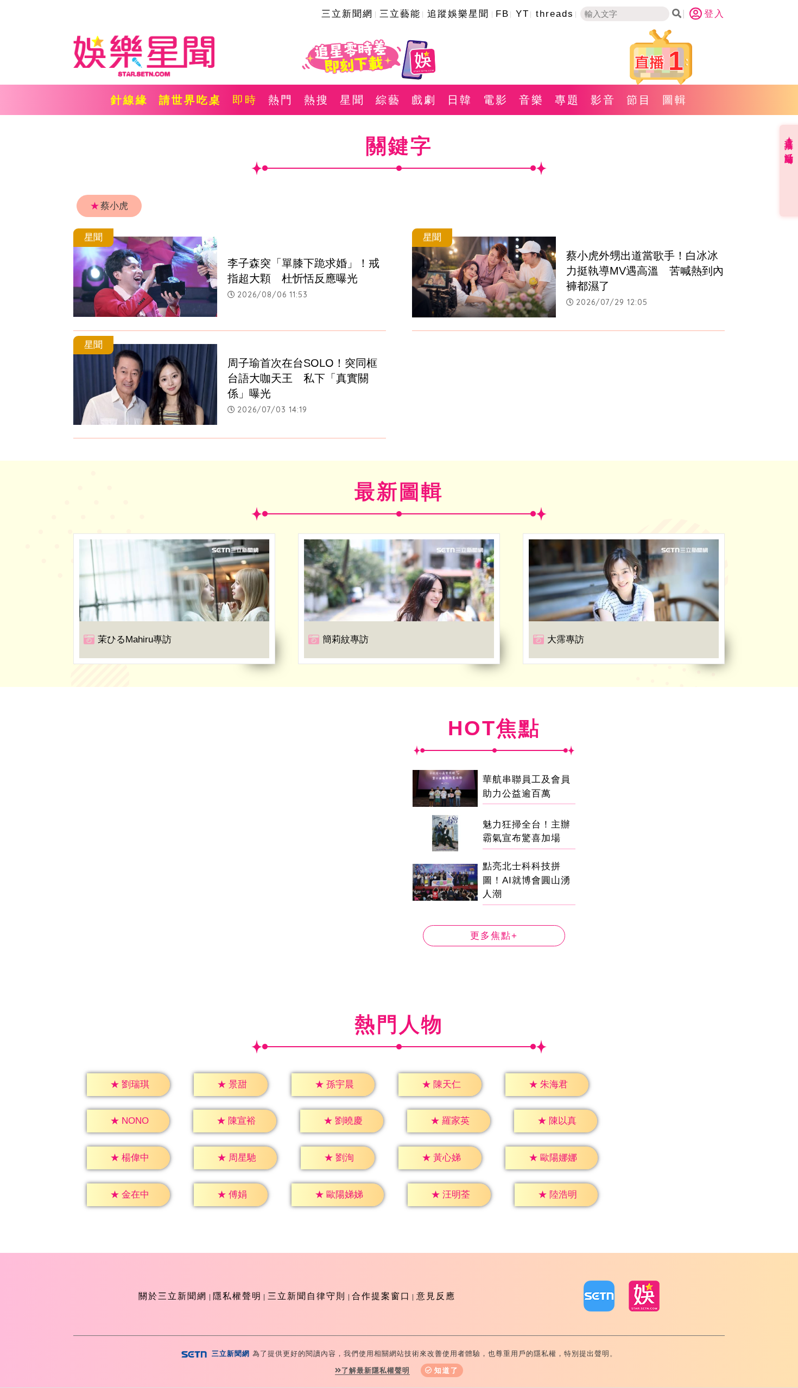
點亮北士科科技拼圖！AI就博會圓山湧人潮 (527, 880)
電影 (495, 100)
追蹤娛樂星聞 (458, 14)
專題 (567, 100)
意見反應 (435, 1296)
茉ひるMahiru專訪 (135, 639)
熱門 (280, 100)
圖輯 (674, 100)
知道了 (446, 1370)
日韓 (459, 100)
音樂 (531, 100)
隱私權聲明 (237, 1296)
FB (502, 14)
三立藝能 (400, 14)
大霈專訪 (565, 639)
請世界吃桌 (190, 100)
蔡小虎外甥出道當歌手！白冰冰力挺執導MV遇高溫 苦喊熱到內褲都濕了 (645, 271)
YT (522, 14)
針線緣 (129, 100)
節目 (638, 100)
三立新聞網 (347, 14)
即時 (244, 100)
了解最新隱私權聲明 (375, 1370)
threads (555, 14)
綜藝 (388, 100)
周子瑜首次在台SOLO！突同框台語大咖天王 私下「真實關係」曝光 (302, 378)
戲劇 (423, 100)
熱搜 (316, 100)
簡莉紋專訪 (345, 639)
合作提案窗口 (381, 1296)
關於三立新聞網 (172, 1296)
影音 (603, 100)
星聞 (352, 100)
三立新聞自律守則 (307, 1296)
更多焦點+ (494, 936)
